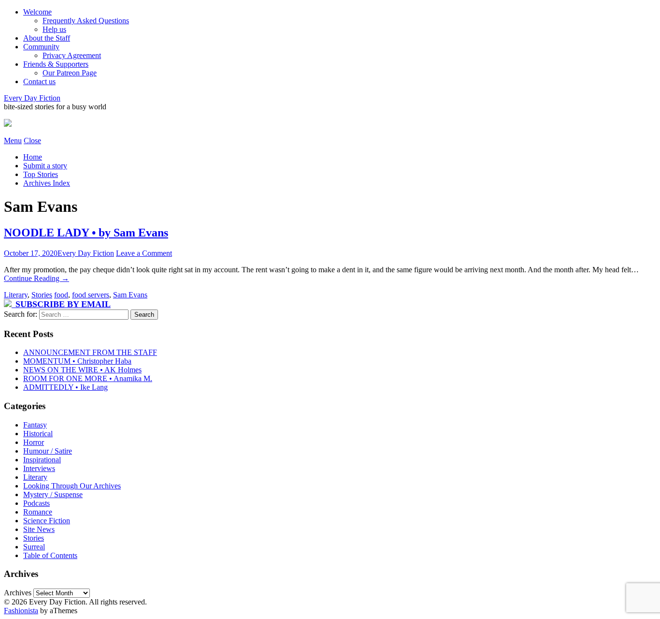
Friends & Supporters (55, 64)
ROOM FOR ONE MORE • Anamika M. (87, 378)
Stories (41, 295)
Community (41, 47)
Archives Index (46, 183)
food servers (90, 295)
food (61, 295)
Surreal (34, 547)
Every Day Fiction (32, 98)
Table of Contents (50, 555)
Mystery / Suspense (53, 494)
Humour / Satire (47, 451)
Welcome (37, 12)
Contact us (39, 81)
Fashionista (21, 610)
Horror (33, 442)
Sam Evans (130, 295)
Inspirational (42, 460)
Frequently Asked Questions (86, 20)
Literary (16, 295)
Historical (38, 433)
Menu (13, 140)
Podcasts (36, 503)
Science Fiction (46, 520)
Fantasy (35, 425)
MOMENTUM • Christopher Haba (77, 361)
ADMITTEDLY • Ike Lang (65, 387)
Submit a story (45, 166)
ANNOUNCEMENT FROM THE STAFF (90, 352)
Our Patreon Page (70, 73)
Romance (37, 512)
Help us (54, 29)
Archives (17, 593)
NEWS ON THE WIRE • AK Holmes (82, 370)
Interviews (39, 468)
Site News (39, 529)
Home (32, 157)
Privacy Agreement (72, 55)
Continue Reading (36, 278)
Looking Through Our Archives (72, 486)
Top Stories (40, 174)
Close (32, 140)
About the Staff (46, 38)
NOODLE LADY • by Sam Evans (86, 232)
